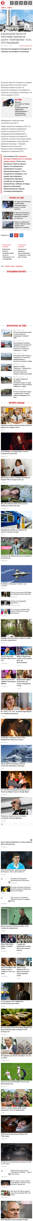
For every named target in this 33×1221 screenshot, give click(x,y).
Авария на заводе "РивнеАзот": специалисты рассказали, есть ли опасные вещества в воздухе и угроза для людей (22, 370)
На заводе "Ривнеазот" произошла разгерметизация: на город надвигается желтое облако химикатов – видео (22, 382)
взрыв (7, 266)
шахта (12, 266)
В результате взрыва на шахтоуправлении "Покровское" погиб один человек (24, 253)
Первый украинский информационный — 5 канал (3, 3)
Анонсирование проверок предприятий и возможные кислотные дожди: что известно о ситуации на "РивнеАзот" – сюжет (22, 346)
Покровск (19, 266)
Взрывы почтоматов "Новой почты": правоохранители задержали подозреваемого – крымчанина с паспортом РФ (22, 108)
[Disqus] (16, 300)
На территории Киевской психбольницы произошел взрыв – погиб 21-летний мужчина (22, 205)
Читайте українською (25, 45)
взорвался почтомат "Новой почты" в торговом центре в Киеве (18, 158)
